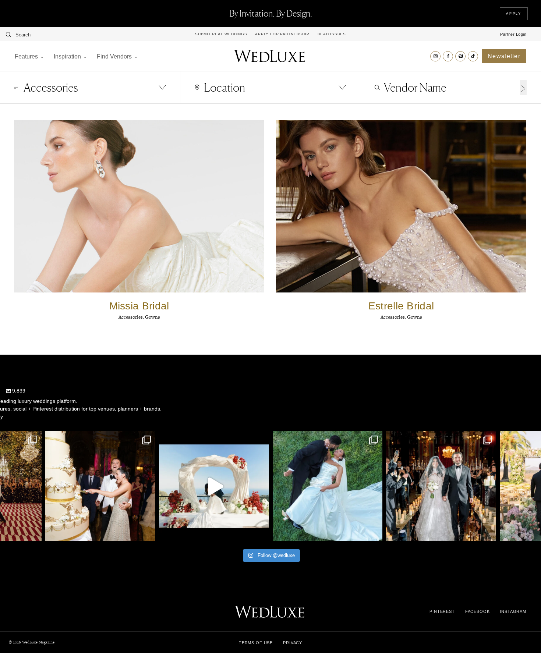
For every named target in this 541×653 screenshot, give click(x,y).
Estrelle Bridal (401, 306)
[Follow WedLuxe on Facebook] (448, 56)
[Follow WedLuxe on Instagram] (435, 56)
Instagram (513, 611)
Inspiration (67, 56)
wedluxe (99, 438)
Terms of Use (256, 642)
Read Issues (332, 34)
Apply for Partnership (282, 34)
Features (26, 56)
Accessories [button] (51, 87)
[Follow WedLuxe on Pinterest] (460, 56)
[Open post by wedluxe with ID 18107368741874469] (214, 486)
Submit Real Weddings (221, 34)
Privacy (292, 642)
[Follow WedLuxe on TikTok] (473, 56)
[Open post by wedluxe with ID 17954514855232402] (328, 486)
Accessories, (132, 316)
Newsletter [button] (504, 56)
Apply (513, 13)
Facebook (477, 611)
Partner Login (513, 34)
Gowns (152, 316)
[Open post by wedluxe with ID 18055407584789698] (100, 486)
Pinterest (442, 611)
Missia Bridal (139, 306)
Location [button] (224, 87)
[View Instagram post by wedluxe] (34, 532)
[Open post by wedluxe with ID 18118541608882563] (441, 486)
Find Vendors (114, 56)
